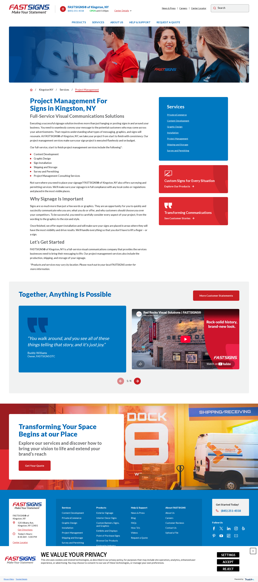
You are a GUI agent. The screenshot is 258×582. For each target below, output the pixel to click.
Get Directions (25, 529)
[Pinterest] (214, 536)
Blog (133, 518)
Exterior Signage (104, 513)
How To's (135, 527)
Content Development (73, 513)
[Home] (29, 9)
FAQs (133, 522)
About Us (170, 513)
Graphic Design (69, 522)
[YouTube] (221, 536)
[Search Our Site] (214, 8)
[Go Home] (31, 90)
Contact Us (170, 527)
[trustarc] (249, 579)
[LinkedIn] (229, 528)
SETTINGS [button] (228, 555)
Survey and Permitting (73, 542)
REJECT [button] (228, 569)
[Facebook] (214, 528)
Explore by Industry (106, 545)
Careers (183, 8)
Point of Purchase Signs (108, 535)
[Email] (236, 536)
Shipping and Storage (72, 537)
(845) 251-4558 (76, 10)
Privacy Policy (9, 579)
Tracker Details (21, 579)
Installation (67, 527)
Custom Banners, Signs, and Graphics (107, 524)
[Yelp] (243, 528)
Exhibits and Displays (107, 530)
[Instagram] (236, 528)
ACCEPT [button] (228, 562)
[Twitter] (221, 528)
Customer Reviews (174, 522)
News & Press (169, 8)
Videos (134, 532)
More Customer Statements (216, 295)
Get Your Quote (34, 465)
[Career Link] (229, 536)
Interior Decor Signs (106, 518)
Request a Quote (139, 537)
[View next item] (137, 381)
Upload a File (171, 532)
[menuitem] (193, 115)
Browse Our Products (107, 540)
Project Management (72, 532)
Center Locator (198, 8)
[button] (253, 551)
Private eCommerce (71, 518)
